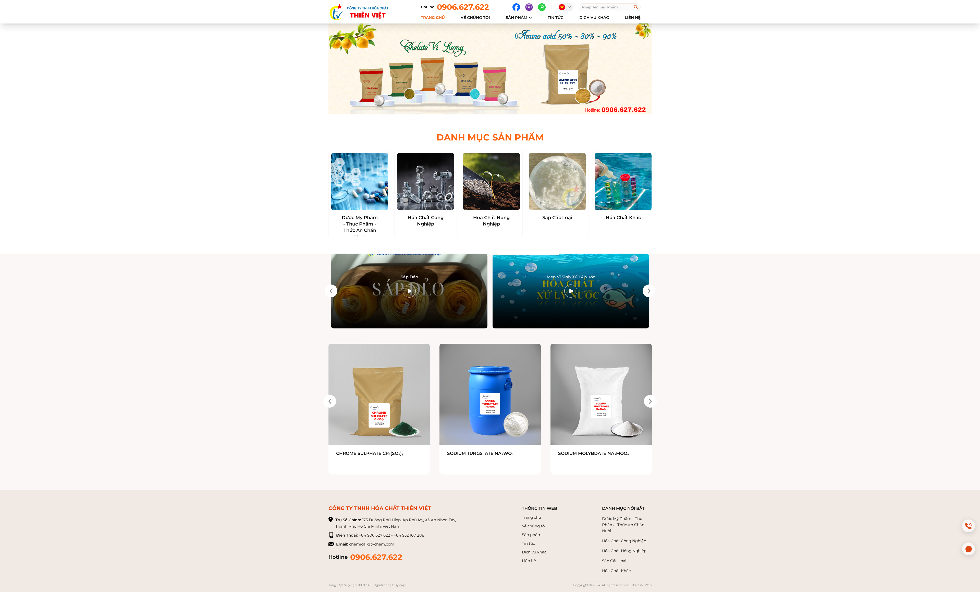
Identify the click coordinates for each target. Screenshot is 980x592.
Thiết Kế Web (641, 585)
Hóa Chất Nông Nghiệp (491, 221)
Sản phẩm (516, 17)
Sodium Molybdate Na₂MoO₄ (593, 453)
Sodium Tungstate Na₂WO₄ (480, 453)
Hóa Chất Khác (623, 217)
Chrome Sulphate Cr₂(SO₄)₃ (369, 453)
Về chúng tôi (534, 526)
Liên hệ (529, 560)
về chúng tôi (475, 17)
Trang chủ (433, 17)
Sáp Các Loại (557, 217)
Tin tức (556, 17)
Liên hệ (633, 17)
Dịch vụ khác (594, 17)
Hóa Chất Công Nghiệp (426, 221)
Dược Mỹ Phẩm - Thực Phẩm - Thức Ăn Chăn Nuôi (360, 227)
